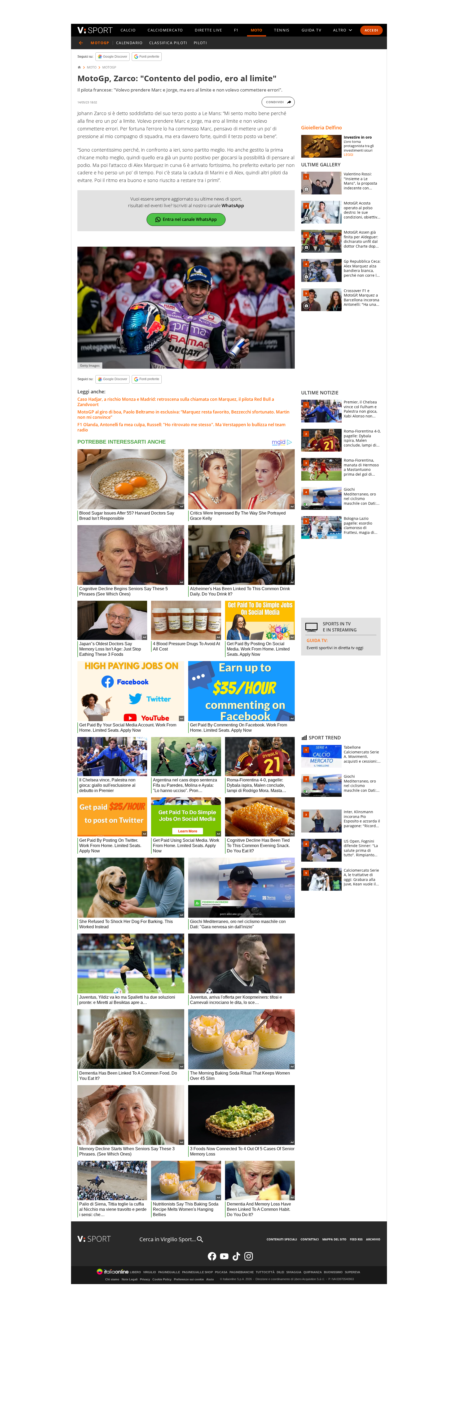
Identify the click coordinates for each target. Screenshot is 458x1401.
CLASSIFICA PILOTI (168, 43)
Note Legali (130, 1279)
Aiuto (210, 1279)
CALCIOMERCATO (165, 30)
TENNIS (281, 30)
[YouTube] (224, 1259)
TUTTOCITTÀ (265, 1272)
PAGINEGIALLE (169, 1272)
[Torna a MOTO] (81, 43)
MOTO (256, 30)
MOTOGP (109, 67)
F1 (236, 30)
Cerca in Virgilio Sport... (167, 1239)
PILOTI (200, 43)
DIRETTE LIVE (208, 30)
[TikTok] (236, 1259)
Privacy (145, 1279)
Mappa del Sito (334, 1239)
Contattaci (310, 1239)
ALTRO (340, 30)
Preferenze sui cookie (189, 1279)
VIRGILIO (149, 1272)
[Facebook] (212, 1259)
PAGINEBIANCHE (242, 1272)
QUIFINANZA (312, 1272)
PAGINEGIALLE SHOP (197, 1272)
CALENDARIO (129, 43)
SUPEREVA (352, 1272)
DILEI (280, 1272)
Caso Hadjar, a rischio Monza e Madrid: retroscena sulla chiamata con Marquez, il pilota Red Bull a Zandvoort (175, 401)
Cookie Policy (161, 1279)
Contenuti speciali (282, 1239)
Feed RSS (356, 1239)
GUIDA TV (311, 30)
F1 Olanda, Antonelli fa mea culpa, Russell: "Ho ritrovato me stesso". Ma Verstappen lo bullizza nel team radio (181, 427)
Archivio (373, 1239)
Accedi (371, 30)
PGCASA (221, 1272)
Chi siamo (112, 1279)
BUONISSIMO (333, 1272)
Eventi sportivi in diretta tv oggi (335, 647)
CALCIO (128, 30)
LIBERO (135, 1272)
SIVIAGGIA (293, 1272)
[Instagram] (248, 1259)
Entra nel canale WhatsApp (190, 219)
